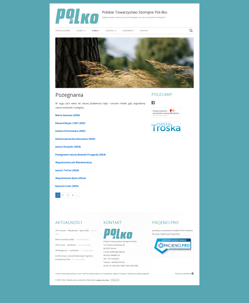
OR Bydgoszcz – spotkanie (66, 250)
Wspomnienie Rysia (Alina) (70, 178)
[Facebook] (153, 102)
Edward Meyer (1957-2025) (70, 123)
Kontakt (144, 30)
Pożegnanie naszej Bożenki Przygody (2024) (80, 154)
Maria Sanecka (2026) (67, 115)
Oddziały (110, 30)
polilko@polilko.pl (117, 252)
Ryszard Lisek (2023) (67, 186)
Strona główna (62, 30)
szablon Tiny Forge (102, 280)
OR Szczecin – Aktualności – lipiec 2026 (72, 230)
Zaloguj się (115, 280)
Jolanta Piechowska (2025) (70, 131)
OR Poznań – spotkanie (65, 245)
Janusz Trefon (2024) (67, 170)
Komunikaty (128, 30)
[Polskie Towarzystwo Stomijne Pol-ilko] (77, 22)
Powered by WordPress (183, 273)
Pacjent (80, 30)
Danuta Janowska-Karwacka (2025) (75, 138)
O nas (94, 30)
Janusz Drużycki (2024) (68, 146)
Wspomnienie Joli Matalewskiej (73, 162)
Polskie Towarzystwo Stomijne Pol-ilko (134, 12)
